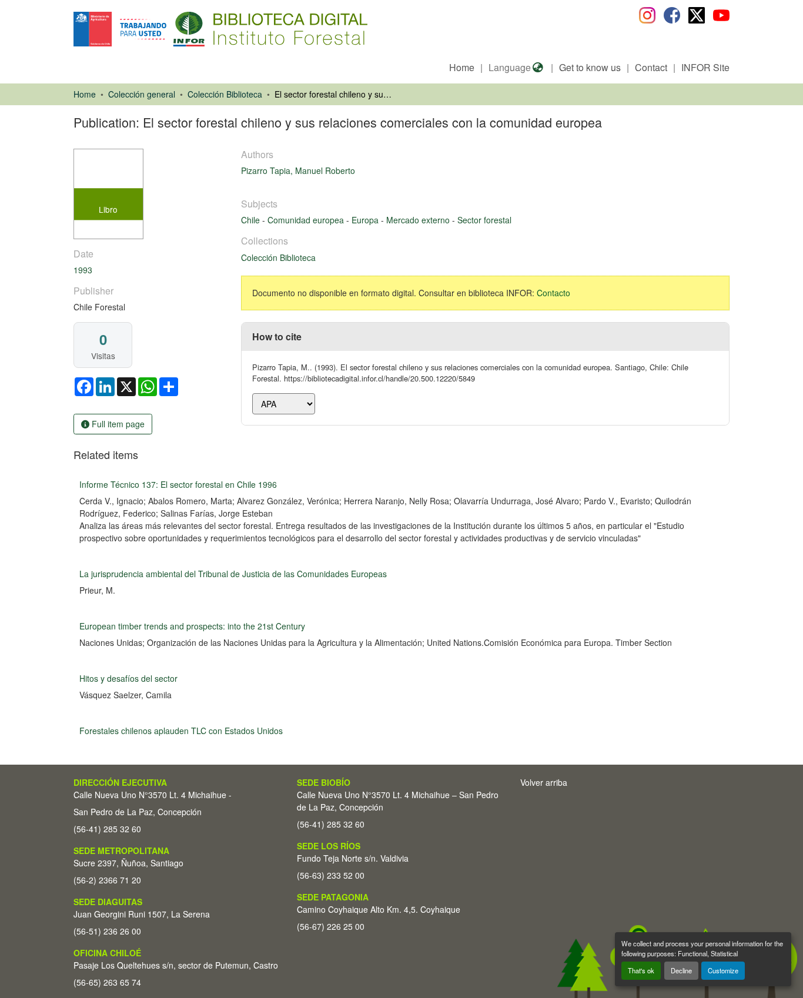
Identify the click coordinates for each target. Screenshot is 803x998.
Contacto (553, 293)
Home (461, 67)
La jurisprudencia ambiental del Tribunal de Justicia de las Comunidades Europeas (233, 574)
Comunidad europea (306, 220)
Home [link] (84, 94)
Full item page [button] (117, 424)
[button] (169, 29)
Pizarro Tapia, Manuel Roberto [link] (298, 170)
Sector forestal (484, 220)
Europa (366, 220)
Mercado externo (419, 220)
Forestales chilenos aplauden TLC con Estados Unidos (181, 730)
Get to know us (590, 67)
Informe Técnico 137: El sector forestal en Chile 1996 (178, 484)
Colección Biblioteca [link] (225, 94)
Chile (251, 220)
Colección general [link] (141, 94)
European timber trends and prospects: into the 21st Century (192, 626)
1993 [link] (82, 270)
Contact (651, 67)
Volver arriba (543, 782)
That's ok (641, 970)
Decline (681, 970)
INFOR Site (705, 67)
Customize (723, 970)
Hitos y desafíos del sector (128, 678)
